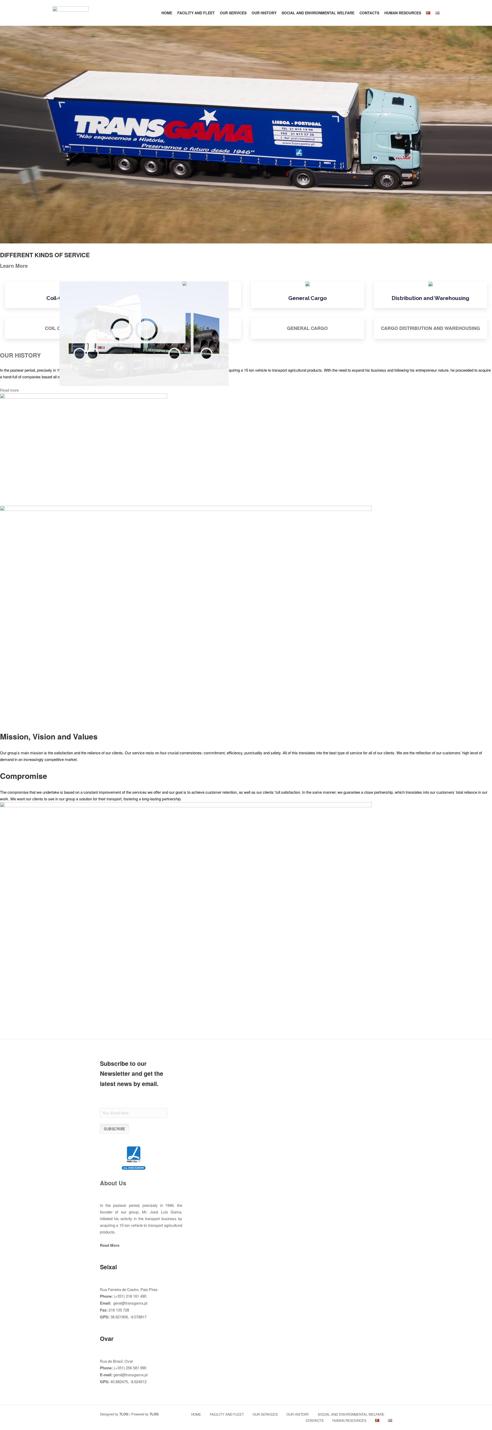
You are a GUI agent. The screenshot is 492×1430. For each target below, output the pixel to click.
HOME (166, 12)
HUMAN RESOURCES (402, 12)
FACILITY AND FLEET (196, 12)
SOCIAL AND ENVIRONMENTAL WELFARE (318, 12)
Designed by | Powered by (129, 1414)
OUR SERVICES (233, 12)
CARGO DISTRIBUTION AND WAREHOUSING (430, 328)
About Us (113, 1183)
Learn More (14, 265)
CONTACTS (369, 12)
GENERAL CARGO (307, 328)
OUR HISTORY (264, 12)
